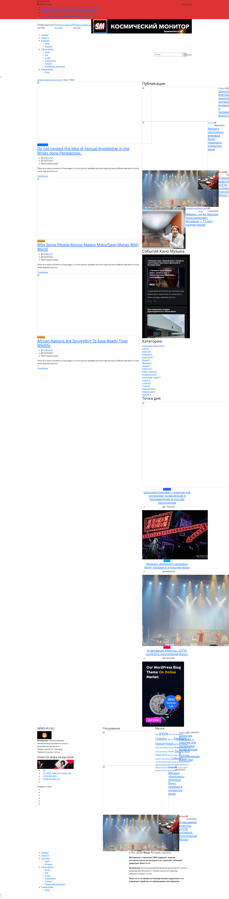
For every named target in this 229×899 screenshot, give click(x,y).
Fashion (180, 738)
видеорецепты (184, 764)
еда (156, 767)
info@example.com (51, 779)
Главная (44, 35)
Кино (47, 43)
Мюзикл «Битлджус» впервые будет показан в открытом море (70, 10)
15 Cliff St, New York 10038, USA (56, 773)
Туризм (48, 63)
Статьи (146, 383)
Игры (47, 72)
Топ (156, 764)
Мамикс (174, 762)
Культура (45, 40)
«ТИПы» (179, 755)
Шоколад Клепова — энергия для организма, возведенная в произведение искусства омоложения (167, 497)
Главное (176, 758)
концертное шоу (172, 767)
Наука (146, 366)
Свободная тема (151, 377)
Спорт (48, 58)
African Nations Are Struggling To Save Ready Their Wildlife (82, 343)
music (165, 747)
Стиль (146, 386)
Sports (179, 751)
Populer (171, 751)
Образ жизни (47, 49)
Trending (170, 755)
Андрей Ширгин (165, 759)
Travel (158, 754)
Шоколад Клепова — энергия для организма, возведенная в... (70, 7)
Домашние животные (55, 66)
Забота (146, 351)
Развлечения (47, 69)
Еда (46, 55)
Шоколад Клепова (173, 764)
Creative (161, 738)
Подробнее (42, 176)
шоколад (158, 770)
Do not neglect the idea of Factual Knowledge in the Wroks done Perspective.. (83, 151)
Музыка (48, 46)
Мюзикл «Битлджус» (183, 762)
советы (185, 767)
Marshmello (158, 747)
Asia (170, 734)
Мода (47, 52)
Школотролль (163, 764)
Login (189, 54)
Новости (45, 37)
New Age (171, 747)
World (175, 755)
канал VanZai (163, 767)
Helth (180, 744)
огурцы (180, 767)
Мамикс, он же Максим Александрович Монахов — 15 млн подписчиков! (202, 219)
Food (169, 743)
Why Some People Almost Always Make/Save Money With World (88, 247)
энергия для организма (168, 770)
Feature (160, 743)
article (163, 733)
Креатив (147, 354)
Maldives (185, 744)
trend (164, 754)
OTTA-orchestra (162, 751)
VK (43, 770)
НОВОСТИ (48, 158)
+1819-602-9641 (49, 776)
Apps (156, 734)
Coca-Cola (174, 734)
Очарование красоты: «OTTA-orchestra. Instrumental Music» (69, 13)
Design (169, 739)
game (175, 744)
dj (172, 739)
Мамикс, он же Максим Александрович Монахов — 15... (67, 15)
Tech (187, 751)
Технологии (50, 60)
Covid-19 (180, 734)
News (177, 747)
